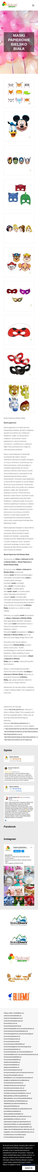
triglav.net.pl (8, 1129)
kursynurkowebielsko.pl (11, 1064)
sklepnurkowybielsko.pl (11, 1067)
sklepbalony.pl (8, 1103)
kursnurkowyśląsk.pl (10, 1046)
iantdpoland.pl (15, 1080)
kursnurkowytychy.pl (24, 1046)
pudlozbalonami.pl (26, 1109)
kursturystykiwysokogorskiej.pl (14, 1137)
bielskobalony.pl (22, 1101)
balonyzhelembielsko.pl (11, 1106)
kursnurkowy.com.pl (10, 1023)
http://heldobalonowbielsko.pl (14, 731)
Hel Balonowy (27, 740)
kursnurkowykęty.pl (26, 1034)
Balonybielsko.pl (9, 1096)
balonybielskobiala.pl (25, 1098)
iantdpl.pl (7, 1080)
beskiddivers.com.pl (24, 1093)
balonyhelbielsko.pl (10, 1101)
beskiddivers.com (9, 1077)
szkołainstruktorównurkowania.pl (14, 1085)
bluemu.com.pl (21, 1119)
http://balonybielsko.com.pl (13, 734)
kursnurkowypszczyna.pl (12, 1039)
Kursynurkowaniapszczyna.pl (13, 1075)
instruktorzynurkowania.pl (24, 1077)
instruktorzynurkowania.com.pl (14, 1088)
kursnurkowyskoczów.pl (11, 1041)
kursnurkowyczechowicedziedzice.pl (16, 1031)
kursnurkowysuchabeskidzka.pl (14, 1044)
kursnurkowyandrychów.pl (12, 1026)
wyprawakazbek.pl (25, 1124)
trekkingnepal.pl (17, 1129)
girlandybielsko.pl (9, 1119)
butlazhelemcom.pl (25, 1116)
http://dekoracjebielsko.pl (19, 723)
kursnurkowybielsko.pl (11, 1028)
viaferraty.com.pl (28, 1129)
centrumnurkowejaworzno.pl (13, 1018)
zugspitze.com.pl (9, 1132)
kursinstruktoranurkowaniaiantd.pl (15, 1090)
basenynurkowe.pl (27, 1072)
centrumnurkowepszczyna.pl (13, 1021)
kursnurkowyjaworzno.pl (12, 1034)
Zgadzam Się (28, 1168)
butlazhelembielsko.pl (11, 1116)
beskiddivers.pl (19, 1013)
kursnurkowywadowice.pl (12, 1049)
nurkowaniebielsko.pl (26, 1052)
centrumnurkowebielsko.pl (12, 1015)
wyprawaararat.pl (25, 1121)
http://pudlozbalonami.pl (13, 729)
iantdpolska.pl (24, 1080)
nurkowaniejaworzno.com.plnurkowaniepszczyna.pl (21, 1054)
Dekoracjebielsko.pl (21, 1096)
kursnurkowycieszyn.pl (26, 1028)
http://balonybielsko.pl (16, 709)
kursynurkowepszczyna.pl (12, 1072)
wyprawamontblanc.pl (11, 1124)
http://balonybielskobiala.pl (13, 737)
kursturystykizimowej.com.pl (24, 1132)
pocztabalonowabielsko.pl (12, 1111)
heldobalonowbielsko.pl (11, 1109)
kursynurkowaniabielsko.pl (12, 1057)
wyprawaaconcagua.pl (11, 1121)
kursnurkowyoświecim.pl (12, 1036)
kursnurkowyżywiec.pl (11, 1052)
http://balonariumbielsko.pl (13, 740)
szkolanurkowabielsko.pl (12, 1062)
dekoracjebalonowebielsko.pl (13, 1114)
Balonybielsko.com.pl (11, 1098)
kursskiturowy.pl (20, 1134)
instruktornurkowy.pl (10, 1093)
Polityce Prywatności (27, 1164)
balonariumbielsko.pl (20, 1103)
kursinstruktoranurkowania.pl (13, 1083)
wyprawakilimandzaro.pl (12, 1127)
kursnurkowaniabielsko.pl (12, 1059)
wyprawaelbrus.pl (26, 1127)
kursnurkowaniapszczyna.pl (13, 1070)
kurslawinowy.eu (9, 1134)
